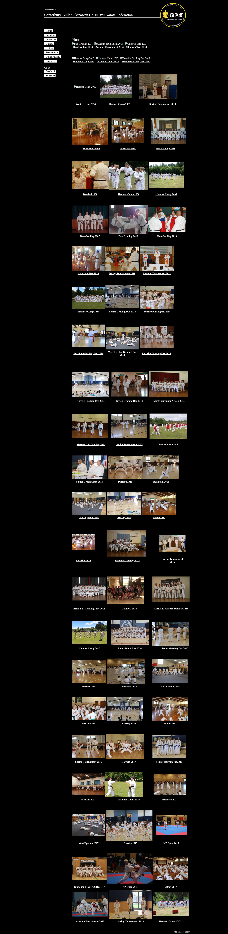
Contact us (51, 61)
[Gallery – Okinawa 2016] (125, 603)
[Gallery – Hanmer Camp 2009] (116, 97)
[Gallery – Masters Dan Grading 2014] (90, 437)
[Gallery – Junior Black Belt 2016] (130, 644)
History (49, 48)
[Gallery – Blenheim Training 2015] (126, 555)
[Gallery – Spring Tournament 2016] (88, 756)
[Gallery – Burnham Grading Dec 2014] (88, 346)
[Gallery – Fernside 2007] (128, 141)
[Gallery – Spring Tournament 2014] (158, 98)
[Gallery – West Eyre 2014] (85, 86)
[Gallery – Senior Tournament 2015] (129, 437)
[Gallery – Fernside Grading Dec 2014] (157, 347)
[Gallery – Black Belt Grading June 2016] (89, 599)
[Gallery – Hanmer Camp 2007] (166, 187)
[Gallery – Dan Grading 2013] (167, 231)
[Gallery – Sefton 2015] (159, 514)
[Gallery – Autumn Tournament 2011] (157, 270)
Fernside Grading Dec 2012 (136, 61)
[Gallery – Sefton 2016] (170, 720)
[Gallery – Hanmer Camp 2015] (168, 437)
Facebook (50, 71)
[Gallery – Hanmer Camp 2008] (128, 189)
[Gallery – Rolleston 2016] (126, 683)
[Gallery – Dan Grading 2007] (90, 232)
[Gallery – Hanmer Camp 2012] (107, 58)
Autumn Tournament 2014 (109, 47)
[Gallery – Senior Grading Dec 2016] (170, 645)
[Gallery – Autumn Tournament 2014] (108, 43)
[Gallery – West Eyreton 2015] (89, 514)
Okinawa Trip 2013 (136, 47)
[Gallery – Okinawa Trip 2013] (136, 43)
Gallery (49, 43)
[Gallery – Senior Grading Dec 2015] (89, 478)
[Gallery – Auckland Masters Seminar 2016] (171, 600)
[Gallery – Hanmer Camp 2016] (89, 643)
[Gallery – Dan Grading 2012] (128, 233)
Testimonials (52, 52)
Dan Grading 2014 (83, 47)
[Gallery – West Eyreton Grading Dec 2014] (122, 348)
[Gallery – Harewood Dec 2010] (88, 270)
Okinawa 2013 (53, 56)
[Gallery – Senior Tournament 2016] (169, 756)
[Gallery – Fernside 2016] (89, 719)
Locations (50, 35)
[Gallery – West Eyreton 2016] (170, 682)
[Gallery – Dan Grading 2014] (82, 43)
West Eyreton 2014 (86, 104)
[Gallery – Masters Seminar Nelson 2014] (168, 396)
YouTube (50, 75)
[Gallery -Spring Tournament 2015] (172, 551)
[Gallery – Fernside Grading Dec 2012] (135, 58)
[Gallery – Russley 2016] (125, 720)
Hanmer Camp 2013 (83, 61)
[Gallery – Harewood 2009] (90, 144)
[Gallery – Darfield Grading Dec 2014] (157, 308)
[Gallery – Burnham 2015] (161, 478)
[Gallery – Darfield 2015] (125, 478)
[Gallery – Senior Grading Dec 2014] (122, 307)
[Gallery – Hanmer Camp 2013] (83, 58)
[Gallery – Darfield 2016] (89, 681)
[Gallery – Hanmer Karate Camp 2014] (88, 307)
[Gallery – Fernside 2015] (83, 549)
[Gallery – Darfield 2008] (90, 188)
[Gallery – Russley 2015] (124, 514)
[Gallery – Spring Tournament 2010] (122, 270)
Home (49, 30)
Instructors (51, 39)
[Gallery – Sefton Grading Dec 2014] (129, 395)
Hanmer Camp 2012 (108, 61)
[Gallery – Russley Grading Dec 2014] (90, 396)
